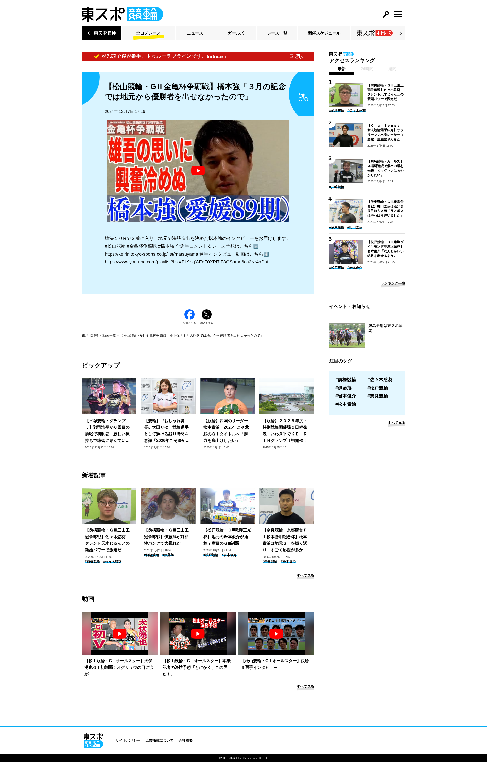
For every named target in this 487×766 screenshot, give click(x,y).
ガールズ (236, 33)
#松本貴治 (288, 561)
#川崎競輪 (336, 187)
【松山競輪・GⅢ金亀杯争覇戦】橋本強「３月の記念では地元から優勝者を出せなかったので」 (192, 335)
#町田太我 (354, 227)
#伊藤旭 (168, 555)
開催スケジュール (324, 33)
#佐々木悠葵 (112, 561)
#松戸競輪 (210, 555)
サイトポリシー (128, 740)
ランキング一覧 (392, 283)
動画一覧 (109, 335)
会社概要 (186, 740)
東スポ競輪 (90, 335)
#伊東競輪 (336, 227)
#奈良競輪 (270, 561)
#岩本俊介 (229, 555)
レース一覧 (277, 33)
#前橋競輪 (92, 561)
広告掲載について (159, 740)
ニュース (195, 33)
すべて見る (305, 575)
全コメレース (148, 33)
